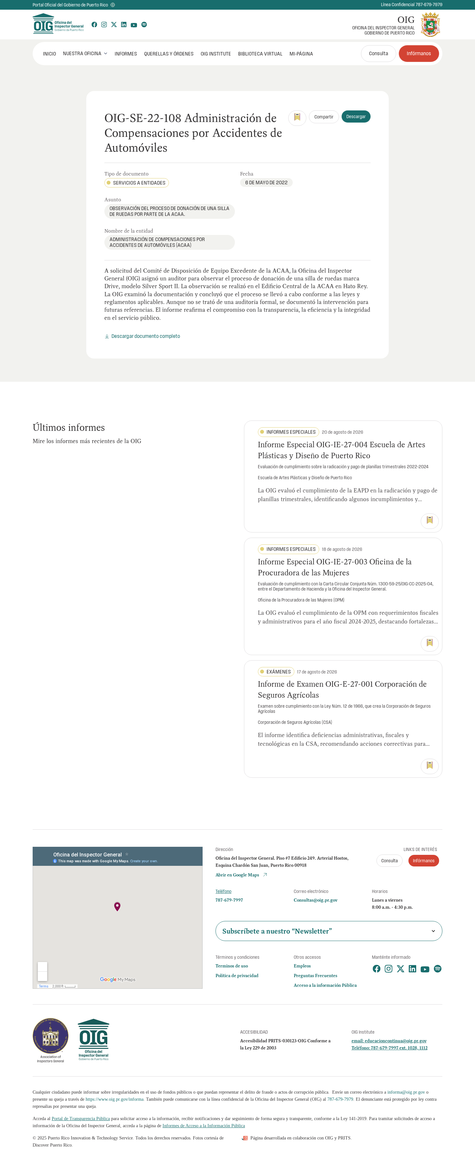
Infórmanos (419, 53)
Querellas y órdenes (169, 53)
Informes (126, 53)
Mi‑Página (301, 53)
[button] (85, 53)
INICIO (49, 53)
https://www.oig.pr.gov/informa (114, 1099)
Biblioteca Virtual (260, 53)
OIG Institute (216, 53)
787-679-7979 (340, 1099)
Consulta (378, 53)
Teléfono (223, 891)
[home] (58, 24)
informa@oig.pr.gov (406, 1092)
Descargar (356, 116)
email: (358, 1041)
